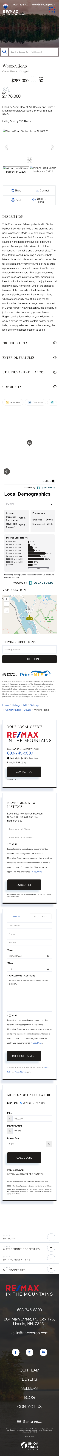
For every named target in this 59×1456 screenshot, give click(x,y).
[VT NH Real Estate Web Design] (29, 1446)
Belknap (34, 705)
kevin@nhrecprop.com (43, 4)
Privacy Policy (36, 872)
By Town (9, 1238)
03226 (27, 709)
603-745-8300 (20, 4)
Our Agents (12, 780)
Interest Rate (13, 1138)
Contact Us (24, 771)
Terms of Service (20, 1072)
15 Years (40, 1102)
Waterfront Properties (21, 1249)
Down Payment (14, 1125)
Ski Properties (14, 1270)
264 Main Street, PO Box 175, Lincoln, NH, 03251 (29, 1321)
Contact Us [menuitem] (29, 1406)
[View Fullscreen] (6, 610)
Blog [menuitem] (29, 1397)
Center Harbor (13, 709)
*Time (10, 963)
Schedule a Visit (40, 916)
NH (25, 705)
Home (5, 705)
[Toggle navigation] (52, 10)
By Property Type (16, 1259)
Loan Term (12, 1102)
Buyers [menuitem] (29, 1379)
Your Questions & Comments (21, 975)
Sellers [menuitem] (29, 1388)
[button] (4, 52)
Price (9, 1113)
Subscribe (24, 884)
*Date (9, 950)
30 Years (27, 1102)
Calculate (24, 1157)
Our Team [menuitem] (29, 1370)
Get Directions (30, 659)
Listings (16, 705)
